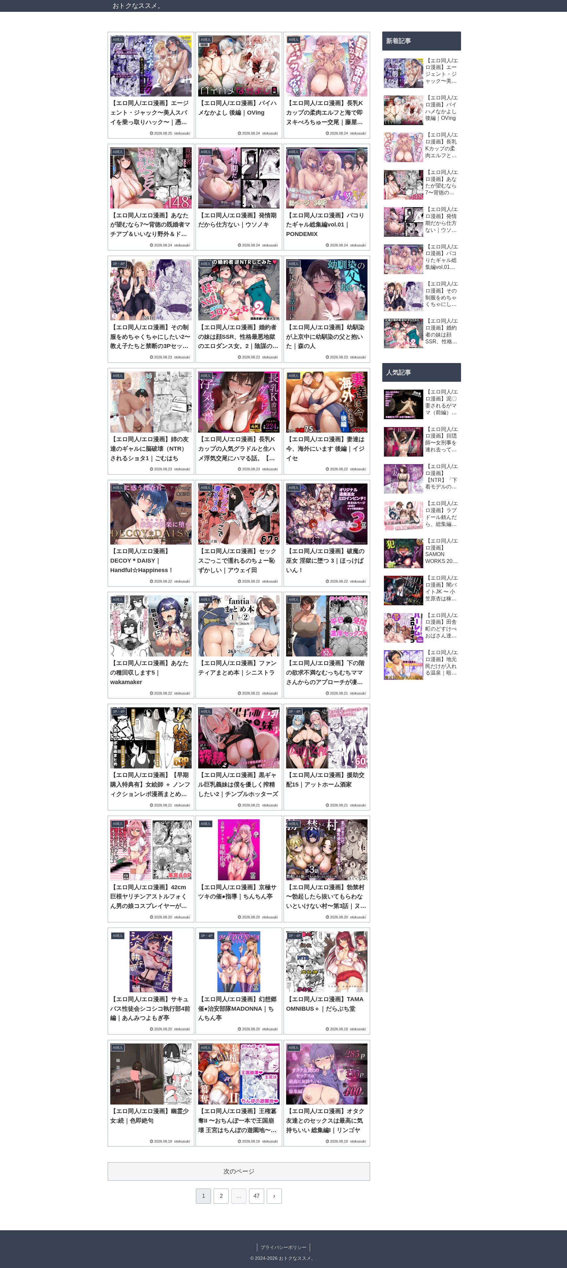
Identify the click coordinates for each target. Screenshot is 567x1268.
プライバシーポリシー (283, 1247)
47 (257, 1196)
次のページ (239, 1171)
